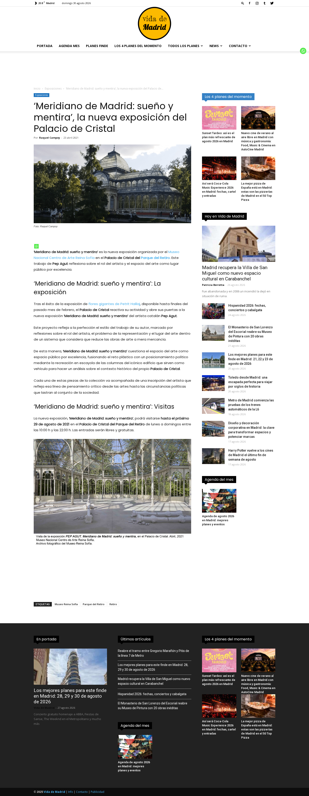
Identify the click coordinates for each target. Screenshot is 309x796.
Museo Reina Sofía (66, 604)
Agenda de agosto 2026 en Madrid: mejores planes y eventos (218, 520)
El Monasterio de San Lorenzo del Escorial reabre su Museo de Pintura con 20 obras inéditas (152, 705)
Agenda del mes (219, 479)
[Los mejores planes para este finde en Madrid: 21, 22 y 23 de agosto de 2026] (213, 360)
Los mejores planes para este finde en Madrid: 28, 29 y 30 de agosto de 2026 (70, 696)
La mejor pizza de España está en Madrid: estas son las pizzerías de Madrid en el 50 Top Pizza (256, 191)
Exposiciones (53, 88)
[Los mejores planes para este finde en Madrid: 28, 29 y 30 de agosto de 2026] (70, 667)
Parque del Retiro (155, 257)
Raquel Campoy (49, 137)
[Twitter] (272, 3)
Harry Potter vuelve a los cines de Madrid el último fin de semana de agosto (250, 455)
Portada (44, 46)
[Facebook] (249, 3)
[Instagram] (257, 3)
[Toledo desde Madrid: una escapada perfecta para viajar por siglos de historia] (213, 383)
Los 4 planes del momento (138, 46)
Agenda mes (69, 46)
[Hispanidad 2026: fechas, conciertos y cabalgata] (213, 311)
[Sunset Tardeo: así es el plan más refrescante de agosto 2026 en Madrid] (219, 118)
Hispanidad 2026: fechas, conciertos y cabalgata (152, 694)
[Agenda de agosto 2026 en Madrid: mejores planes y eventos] (219, 500)
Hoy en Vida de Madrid (224, 216)
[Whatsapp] (36, 246)
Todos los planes (183, 46)
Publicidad (97, 792)
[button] (242, 3)
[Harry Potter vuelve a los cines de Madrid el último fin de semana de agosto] (213, 456)
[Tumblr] (264, 3)
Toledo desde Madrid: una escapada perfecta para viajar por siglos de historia (250, 382)
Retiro (113, 604)
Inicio (37, 88)
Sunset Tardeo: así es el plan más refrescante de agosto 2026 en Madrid (218, 137)
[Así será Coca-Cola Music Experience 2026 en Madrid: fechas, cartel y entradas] (219, 168)
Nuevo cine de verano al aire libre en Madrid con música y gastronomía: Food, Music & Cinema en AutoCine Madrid (258, 141)
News (214, 46)
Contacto (238, 46)
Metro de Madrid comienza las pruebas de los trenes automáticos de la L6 (251, 404)
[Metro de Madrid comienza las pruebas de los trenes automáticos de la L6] (213, 406)
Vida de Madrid (44, 707)
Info (70, 792)
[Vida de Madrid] (154, 23)
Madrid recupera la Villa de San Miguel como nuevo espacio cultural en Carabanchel (234, 273)
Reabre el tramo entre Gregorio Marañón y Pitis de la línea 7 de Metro (153, 653)
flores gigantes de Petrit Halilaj (114, 303)
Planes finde (97, 46)
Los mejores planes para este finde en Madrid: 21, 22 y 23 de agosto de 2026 (250, 359)
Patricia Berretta (213, 285)
